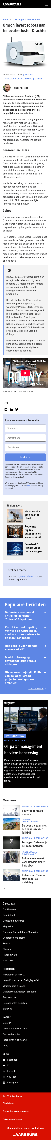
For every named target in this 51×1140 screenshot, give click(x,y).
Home (6, 19)
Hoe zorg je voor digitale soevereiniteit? (21, 647)
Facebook (12, 1059)
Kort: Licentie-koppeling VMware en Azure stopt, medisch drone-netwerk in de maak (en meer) (22, 633)
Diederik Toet (20, 88)
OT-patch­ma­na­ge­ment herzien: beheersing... (23, 749)
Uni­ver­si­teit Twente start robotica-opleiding (33, 878)
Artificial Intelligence (35, 806)
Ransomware (10, 954)
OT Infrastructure (15, 741)
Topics (6, 943)
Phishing (7, 949)
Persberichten (10, 997)
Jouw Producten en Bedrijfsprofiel (21, 980)
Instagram (12, 1082)
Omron (39, 79)
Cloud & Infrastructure (31, 820)
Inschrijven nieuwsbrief (15, 1040)
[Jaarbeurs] (25, 1133)
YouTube (11, 1076)
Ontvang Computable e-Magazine (20, 932)
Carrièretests (9, 909)
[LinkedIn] (11, 409)
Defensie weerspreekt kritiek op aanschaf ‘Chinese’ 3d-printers (19, 615)
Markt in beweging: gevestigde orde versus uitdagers (20, 661)
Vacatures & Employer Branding (20, 991)
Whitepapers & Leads (14, 986)
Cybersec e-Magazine (14, 937)
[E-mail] (6, 409)
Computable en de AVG (15, 1028)
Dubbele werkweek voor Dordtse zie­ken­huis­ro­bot (34, 861)
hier (28, 486)
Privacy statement (13, 1119)
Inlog (5, 1045)
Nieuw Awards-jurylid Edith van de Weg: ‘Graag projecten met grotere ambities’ (23, 678)
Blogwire (7, 1008)
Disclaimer (8, 1103)
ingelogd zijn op (25, 576)
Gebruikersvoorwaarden (16, 1111)
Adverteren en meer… (14, 974)
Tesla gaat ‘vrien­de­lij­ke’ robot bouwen (34, 844)
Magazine (8, 926)
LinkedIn (11, 1071)
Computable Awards (13, 920)
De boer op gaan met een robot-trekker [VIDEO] (34, 829)
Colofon (7, 1023)
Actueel (29, 74)
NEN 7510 (8, 960)
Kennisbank (9, 915)
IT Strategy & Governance (26, 19)
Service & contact (12, 1034)
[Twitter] (17, 409)
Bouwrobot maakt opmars (32, 812)
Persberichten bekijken (15, 1003)
